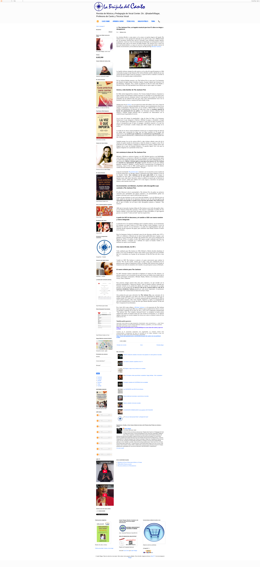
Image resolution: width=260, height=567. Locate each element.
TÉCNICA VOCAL (131, 21)
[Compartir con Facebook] (124, 341)
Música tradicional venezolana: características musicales (136, 396)
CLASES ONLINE (106, 21)
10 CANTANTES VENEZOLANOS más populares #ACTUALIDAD (138, 410)
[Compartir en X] (123, 341)
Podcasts (99, 382)
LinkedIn (99, 380)
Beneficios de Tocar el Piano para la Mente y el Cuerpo (130, 462)
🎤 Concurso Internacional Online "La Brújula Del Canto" (135, 416)
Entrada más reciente (121, 345)
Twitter (98, 384)
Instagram (99, 378)
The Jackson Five (133, 172)
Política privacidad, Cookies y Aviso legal (104, 548)
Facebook (99, 377)
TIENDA (153, 21)
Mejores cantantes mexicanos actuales (132, 403)
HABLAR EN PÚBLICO (143, 21)
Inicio (141, 345)
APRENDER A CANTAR (118, 21)
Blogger (130, 557)
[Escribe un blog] (121, 341)
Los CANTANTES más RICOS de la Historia (133, 389)
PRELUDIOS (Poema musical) (124, 464)
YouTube (99, 385)
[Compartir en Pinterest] (125, 341)
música (129, 104)
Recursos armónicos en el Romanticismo (127, 465)
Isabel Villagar (127, 428)
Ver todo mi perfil (120, 448)
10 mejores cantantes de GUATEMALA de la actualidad (135, 382)
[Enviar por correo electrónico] (120, 341)
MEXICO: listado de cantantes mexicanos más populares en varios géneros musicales (142, 354)
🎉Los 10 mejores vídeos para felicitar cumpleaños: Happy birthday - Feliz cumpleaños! (142, 375)
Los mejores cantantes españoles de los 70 (133, 361)
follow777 (153, 556)
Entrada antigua (160, 345)
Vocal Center (126, 550)
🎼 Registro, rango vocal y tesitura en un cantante (134, 368)
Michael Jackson (156, 46)
